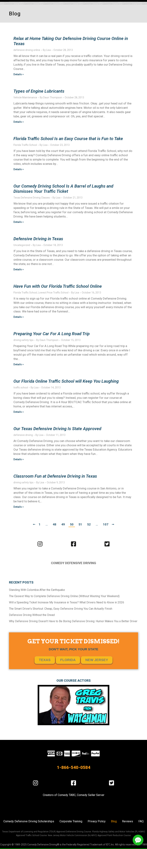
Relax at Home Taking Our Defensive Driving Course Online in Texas (70, 41)
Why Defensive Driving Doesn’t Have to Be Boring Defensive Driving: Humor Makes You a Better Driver (73, 621)
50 (72, 524)
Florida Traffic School (25, 145)
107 (105, 524)
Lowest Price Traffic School (53, 292)
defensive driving (23, 435)
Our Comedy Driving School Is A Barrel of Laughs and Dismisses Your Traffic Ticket (63, 189)
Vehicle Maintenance (25, 97)
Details (17, 74)
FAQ (141, 821)
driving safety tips (23, 340)
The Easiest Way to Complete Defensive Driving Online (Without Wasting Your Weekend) (64, 596)
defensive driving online (26, 50)
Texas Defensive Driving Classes (31, 197)
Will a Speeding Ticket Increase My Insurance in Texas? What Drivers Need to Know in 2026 (66, 602)
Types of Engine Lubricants (38, 91)
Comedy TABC (67, 795)
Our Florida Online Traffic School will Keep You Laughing (66, 381)
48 (54, 524)
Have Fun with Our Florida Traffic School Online (57, 286)
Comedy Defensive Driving (73, 563)
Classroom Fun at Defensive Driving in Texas (55, 476)
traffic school (20, 387)
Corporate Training (71, 821)
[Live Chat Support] (138, 840)
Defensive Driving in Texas (38, 238)
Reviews (127, 821)
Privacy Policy (97, 821)
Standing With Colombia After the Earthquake (37, 590)
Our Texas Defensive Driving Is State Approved (57, 428)
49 (63, 524)
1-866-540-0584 (73, 767)
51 (80, 524)
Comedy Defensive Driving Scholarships (28, 821)
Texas (45, 660)
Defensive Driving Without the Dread (32, 615)
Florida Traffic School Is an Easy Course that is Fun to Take (68, 138)
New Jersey (96, 660)
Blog (114, 821)
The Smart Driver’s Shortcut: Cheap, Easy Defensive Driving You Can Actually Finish (60, 608)
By (47, 50)
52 (89, 524)
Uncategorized (21, 245)
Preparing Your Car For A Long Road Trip (51, 333)
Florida (68, 660)
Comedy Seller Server (90, 795)
